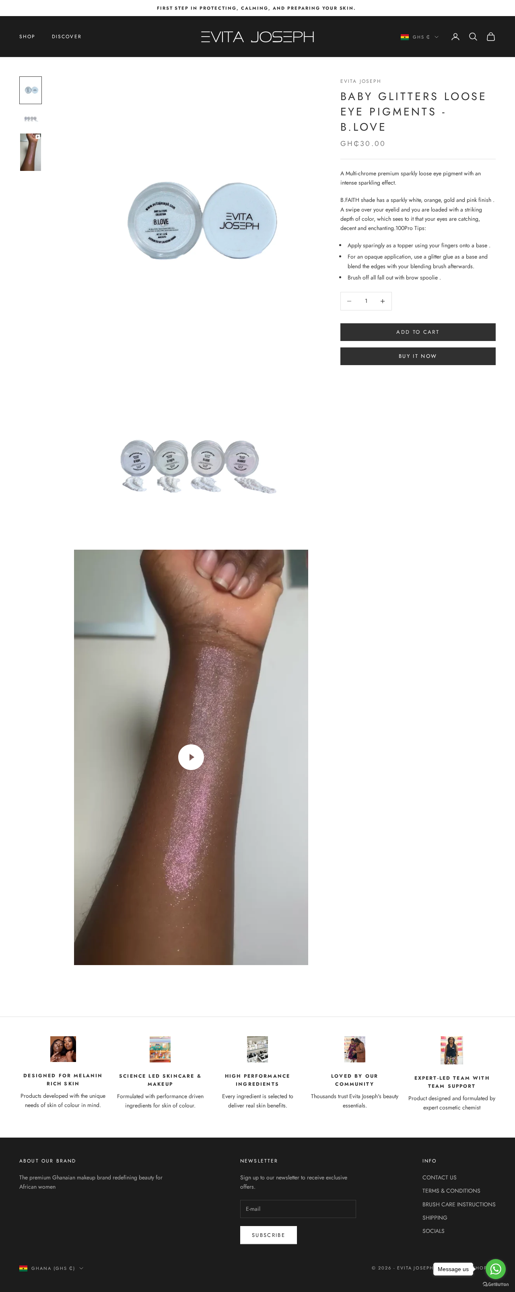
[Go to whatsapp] (496, 1269)
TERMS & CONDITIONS (451, 1191)
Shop (27, 36)
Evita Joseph (361, 81)
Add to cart (417, 332)
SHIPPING (434, 1218)
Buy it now (418, 356)
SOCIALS (433, 1231)
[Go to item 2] (30, 118)
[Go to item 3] (30, 152)
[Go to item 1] (30, 90)
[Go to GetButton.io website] (496, 1284)
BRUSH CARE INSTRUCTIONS (459, 1204)
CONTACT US (439, 1177)
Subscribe (268, 1235)
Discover (67, 36)
